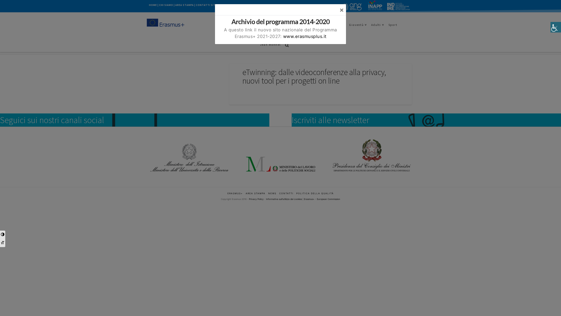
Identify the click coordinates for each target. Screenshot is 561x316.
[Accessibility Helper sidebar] (555, 27)
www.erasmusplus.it (305, 36)
